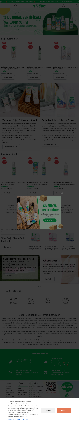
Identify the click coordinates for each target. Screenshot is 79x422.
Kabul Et (64, 410)
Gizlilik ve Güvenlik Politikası (18, 419)
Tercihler (48, 410)
